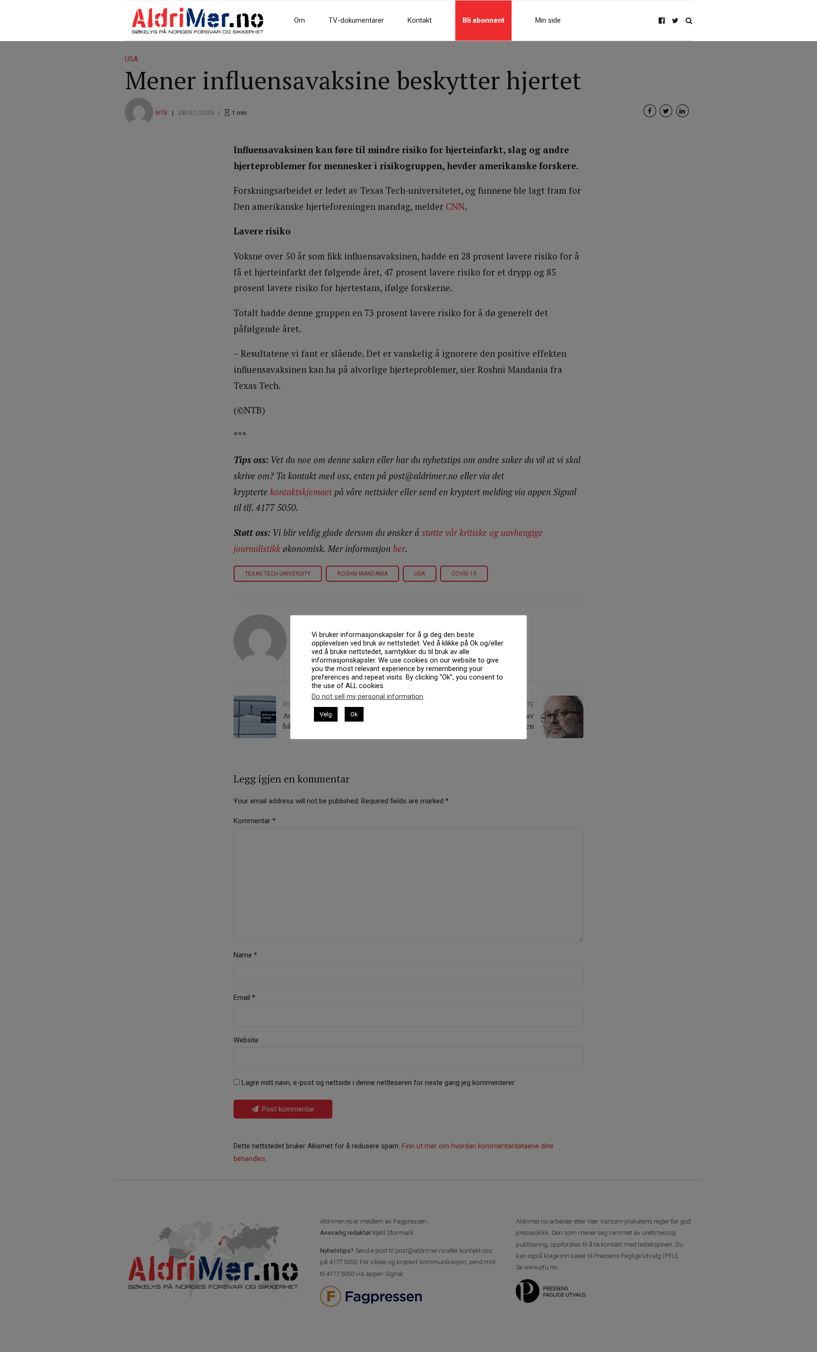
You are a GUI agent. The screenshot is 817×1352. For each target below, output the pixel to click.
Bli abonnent (483, 20)
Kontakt (420, 20)
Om (299, 20)
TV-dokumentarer (356, 20)
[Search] (689, 20)
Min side (548, 20)
